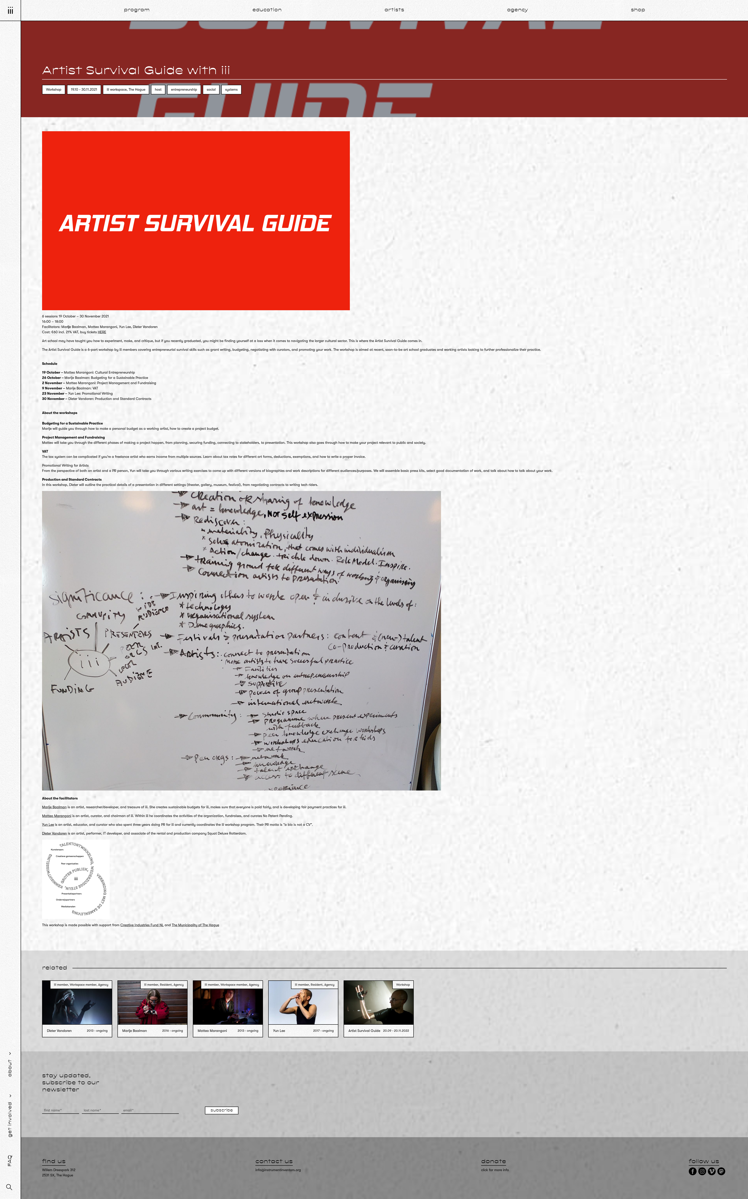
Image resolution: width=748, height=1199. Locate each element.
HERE (102, 332)
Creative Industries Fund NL (142, 925)
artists (394, 10)
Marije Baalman (54, 807)
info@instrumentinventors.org (278, 1170)
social (211, 89)
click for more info (495, 1170)
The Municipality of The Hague (195, 925)
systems (231, 89)
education (267, 10)
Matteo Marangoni (56, 816)
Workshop (53, 89)
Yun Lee (48, 825)
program (137, 10)
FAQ (10, 1161)
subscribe (222, 1110)
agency (517, 10)
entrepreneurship (184, 89)
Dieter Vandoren (54, 833)
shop (638, 10)
